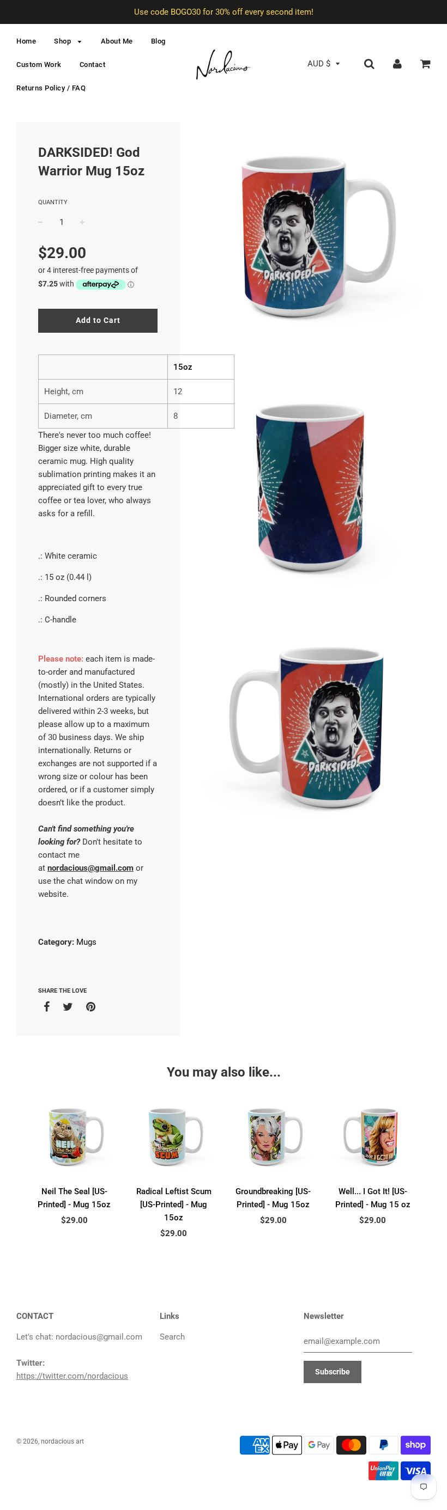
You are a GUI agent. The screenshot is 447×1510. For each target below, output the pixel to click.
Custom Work (39, 64)
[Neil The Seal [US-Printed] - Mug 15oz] (74, 1137)
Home (26, 41)
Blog (158, 41)
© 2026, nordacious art (50, 1441)
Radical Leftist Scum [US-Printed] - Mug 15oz (174, 1204)
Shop (63, 41)
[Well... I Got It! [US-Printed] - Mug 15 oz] (373, 1137)
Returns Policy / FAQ (51, 88)
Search (172, 1337)
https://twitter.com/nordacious (72, 1376)
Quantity (53, 202)
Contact (93, 64)
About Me (117, 41)
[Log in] (397, 64)
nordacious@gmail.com (90, 868)
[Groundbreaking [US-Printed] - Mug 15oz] (273, 1137)
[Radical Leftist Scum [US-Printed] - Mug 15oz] (174, 1137)
